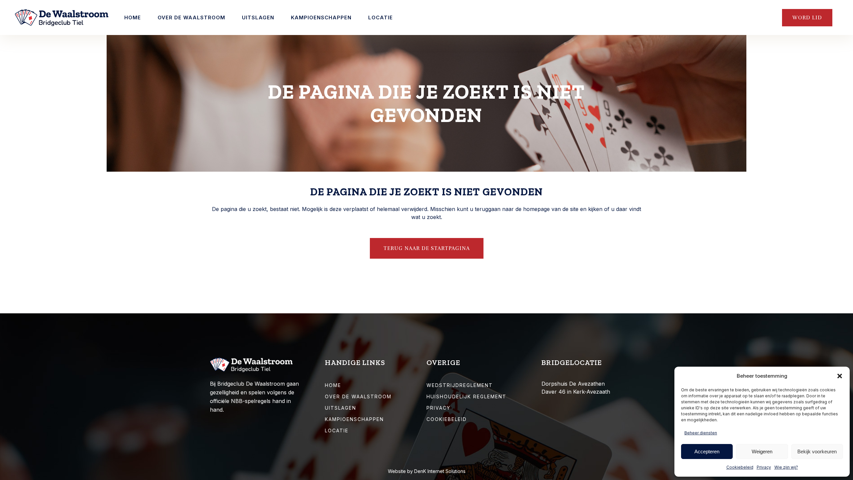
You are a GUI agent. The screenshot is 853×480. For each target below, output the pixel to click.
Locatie (337, 430)
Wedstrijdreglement (459, 385)
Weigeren (762, 451)
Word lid (807, 18)
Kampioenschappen (354, 419)
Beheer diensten (700, 432)
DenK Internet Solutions (439, 471)
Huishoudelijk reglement (466, 396)
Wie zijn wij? (786, 467)
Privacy (764, 467)
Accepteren (706, 451)
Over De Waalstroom (358, 396)
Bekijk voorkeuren (817, 451)
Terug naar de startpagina (427, 248)
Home (333, 385)
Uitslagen (340, 408)
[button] (839, 376)
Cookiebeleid (739, 467)
